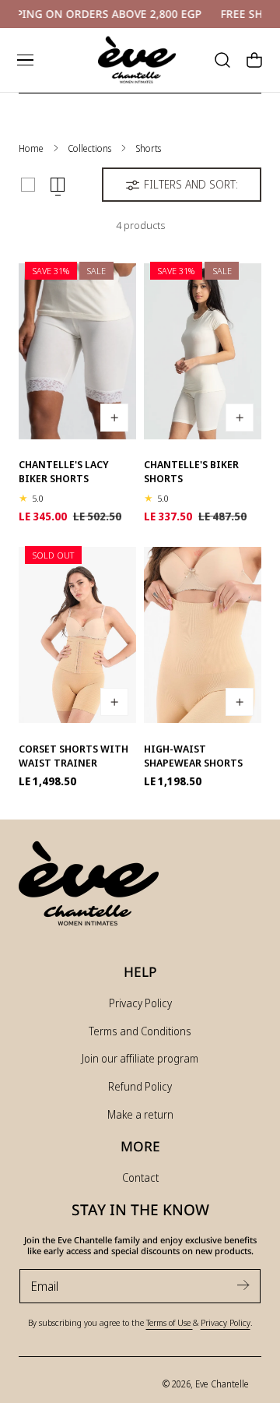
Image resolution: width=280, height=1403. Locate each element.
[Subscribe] (242, 1285)
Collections (89, 148)
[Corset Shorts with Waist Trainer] (77, 631)
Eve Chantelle (222, 1383)
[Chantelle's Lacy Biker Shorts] (77, 347)
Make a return (140, 1114)
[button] (25, 60)
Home (31, 148)
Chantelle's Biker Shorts (191, 471)
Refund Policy (140, 1086)
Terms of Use (169, 1322)
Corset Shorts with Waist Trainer (73, 756)
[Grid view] (28, 184)
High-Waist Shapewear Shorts (193, 756)
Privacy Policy (140, 1003)
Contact (140, 1177)
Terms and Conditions (140, 1031)
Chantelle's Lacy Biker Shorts (64, 471)
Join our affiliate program (140, 1058)
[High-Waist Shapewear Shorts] (202, 631)
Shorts (148, 148)
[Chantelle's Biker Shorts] (202, 347)
